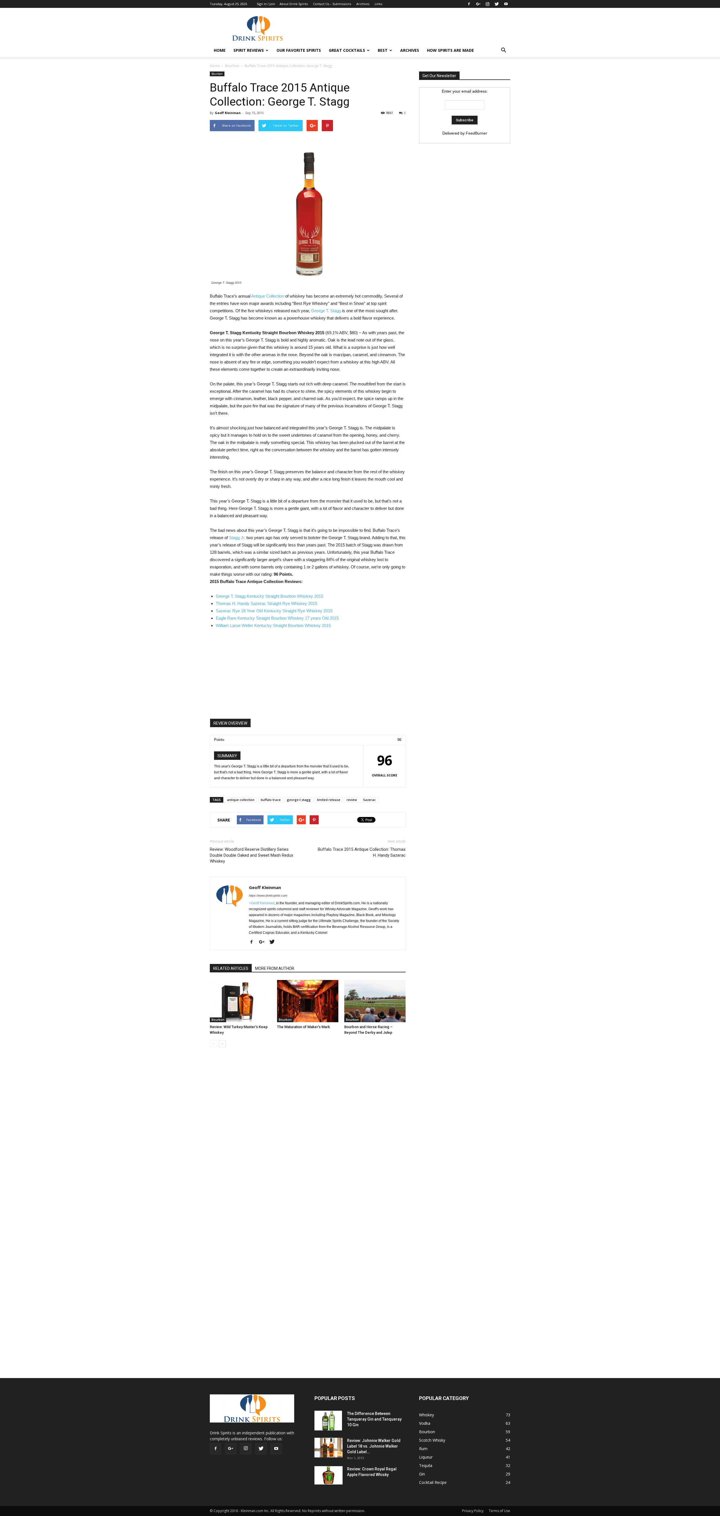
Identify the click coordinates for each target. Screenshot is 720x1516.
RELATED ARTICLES (230, 968)
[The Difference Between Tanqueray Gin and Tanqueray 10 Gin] (328, 1420)
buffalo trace (271, 800)
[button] (503, 50)
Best (383, 50)
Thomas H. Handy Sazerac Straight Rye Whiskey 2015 (266, 603)
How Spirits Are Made (450, 50)
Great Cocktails (347, 50)
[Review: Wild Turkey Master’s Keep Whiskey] (240, 1001)
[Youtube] (506, 4)
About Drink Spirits (294, 4)
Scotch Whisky (432, 1440)
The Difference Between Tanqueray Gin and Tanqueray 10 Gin (374, 1419)
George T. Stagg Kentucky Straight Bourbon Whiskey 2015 (269, 596)
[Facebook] (469, 4)
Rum (423, 1448)
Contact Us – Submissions (332, 4)
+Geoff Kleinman (261, 903)
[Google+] (478, 4)
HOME (220, 50)
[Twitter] (496, 4)
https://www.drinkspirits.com (268, 895)
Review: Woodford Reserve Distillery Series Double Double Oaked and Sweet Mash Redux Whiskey (251, 855)
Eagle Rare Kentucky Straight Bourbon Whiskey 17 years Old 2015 (277, 618)
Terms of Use (499, 1510)
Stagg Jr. (237, 537)
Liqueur (426, 1457)
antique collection (241, 800)
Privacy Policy (472, 1510)
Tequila (425, 1465)
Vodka (424, 1423)
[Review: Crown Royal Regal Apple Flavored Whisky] (328, 1475)
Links (378, 4)
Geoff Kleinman (228, 113)
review (351, 800)
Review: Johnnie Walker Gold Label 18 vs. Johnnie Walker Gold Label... (373, 1446)
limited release (328, 800)
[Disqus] (308, 1137)
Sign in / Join (266, 4)
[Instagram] (487, 4)
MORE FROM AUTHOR (274, 968)
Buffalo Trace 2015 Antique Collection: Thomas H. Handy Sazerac (362, 852)
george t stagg (299, 800)
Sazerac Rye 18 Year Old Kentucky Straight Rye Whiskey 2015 (274, 610)
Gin (422, 1474)
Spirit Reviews (248, 50)
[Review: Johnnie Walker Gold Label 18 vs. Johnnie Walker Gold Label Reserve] (328, 1447)
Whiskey (426, 1414)
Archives (362, 4)
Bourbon (232, 65)
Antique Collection (267, 296)
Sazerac (369, 800)
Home (215, 65)
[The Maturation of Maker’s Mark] (307, 1001)
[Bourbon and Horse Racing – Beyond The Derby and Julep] (375, 1001)
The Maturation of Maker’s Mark (303, 1027)
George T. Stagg (326, 310)
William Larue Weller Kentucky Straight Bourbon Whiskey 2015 (273, 625)
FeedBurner (476, 133)
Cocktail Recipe (433, 1482)
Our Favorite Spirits (298, 50)
